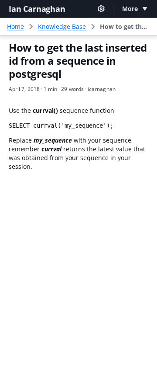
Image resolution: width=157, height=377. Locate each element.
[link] (125, 26)
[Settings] (101, 8)
